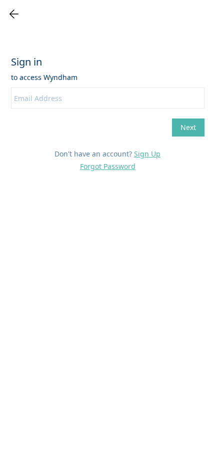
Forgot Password (108, 166)
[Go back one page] (14, 14)
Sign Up (147, 153)
